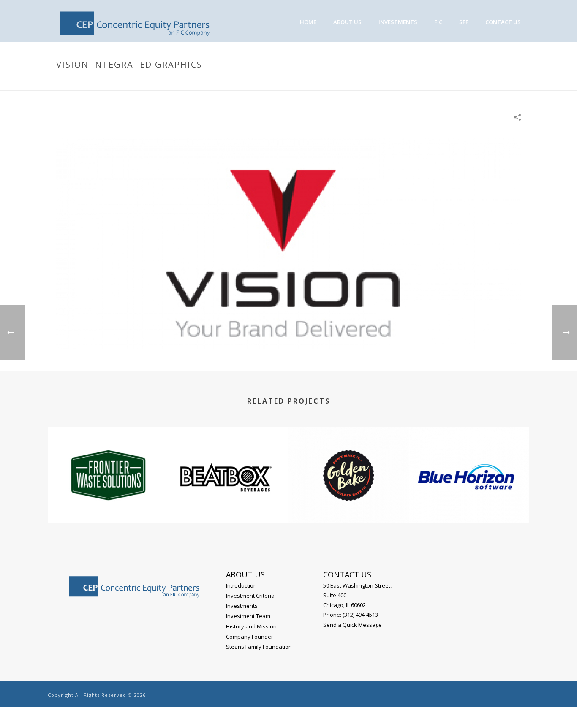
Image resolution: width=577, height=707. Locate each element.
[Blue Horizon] (469, 460)
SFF (463, 22)
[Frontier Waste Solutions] (108, 460)
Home (393, 82)
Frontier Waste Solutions (108, 501)
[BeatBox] (228, 460)
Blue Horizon (469, 501)
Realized (418, 82)
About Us (347, 22)
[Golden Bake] (348, 460)
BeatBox (228, 501)
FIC (438, 22)
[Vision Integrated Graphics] (288, 243)
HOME (308, 22)
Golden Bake (349, 501)
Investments (397, 22)
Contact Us (503, 22)
